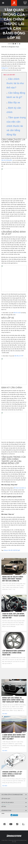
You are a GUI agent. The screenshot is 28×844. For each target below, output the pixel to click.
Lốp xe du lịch (5, 798)
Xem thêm (4, 713)
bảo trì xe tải (17, 312)
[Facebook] (13, 44)
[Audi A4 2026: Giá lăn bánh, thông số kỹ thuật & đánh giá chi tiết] (14, 603)
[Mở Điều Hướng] (3, 3)
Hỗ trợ (3, 806)
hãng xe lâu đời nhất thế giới (12, 550)
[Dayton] (14, 813)
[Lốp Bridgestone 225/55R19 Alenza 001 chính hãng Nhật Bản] (14, 640)
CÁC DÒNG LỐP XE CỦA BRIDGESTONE (12, 794)
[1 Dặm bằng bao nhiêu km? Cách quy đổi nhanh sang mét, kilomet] (14, 724)
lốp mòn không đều (6, 160)
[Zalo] (23, 824)
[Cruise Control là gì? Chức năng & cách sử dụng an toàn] (14, 761)
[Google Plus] (17, 44)
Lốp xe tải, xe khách (7, 802)
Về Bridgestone (6, 810)
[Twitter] (15, 44)
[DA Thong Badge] (14, 815)
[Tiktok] (17, 824)
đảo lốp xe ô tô (18, 355)
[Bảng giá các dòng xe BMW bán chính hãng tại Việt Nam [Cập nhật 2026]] (14, 687)
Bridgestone (4, 68)
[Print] (19, 44)
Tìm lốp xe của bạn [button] (25, 2)
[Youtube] (11, 824)
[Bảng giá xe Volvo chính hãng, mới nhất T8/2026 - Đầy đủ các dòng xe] (14, 566)
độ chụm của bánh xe (20, 488)
